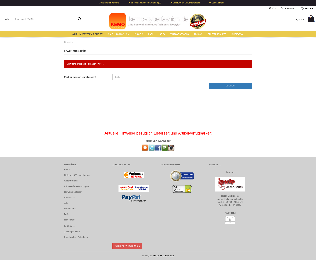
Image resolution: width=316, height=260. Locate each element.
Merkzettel (308, 8)
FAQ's (66, 214)
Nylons (198, 34)
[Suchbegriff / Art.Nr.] (80, 19)
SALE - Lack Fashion (118, 34)
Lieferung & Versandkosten (77, 175)
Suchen (230, 85)
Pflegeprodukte (217, 34)
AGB (66, 203)
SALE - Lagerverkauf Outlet (87, 34)
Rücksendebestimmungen (76, 186)
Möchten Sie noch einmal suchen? (80, 77)
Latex (162, 34)
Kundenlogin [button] (290, 8)
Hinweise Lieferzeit (73, 192)
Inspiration (237, 34)
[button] (272, 8)
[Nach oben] (307, 255)
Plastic (138, 34)
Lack (150, 34)
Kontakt (67, 169)
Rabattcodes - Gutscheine (76, 237)
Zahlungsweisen (72, 231)
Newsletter (69, 220)
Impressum (69, 197)
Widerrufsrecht (71, 180)
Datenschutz (70, 208)
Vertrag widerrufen (127, 246)
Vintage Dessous (179, 34)
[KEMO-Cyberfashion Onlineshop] (158, 22)
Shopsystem (148, 255)
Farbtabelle (69, 226)
